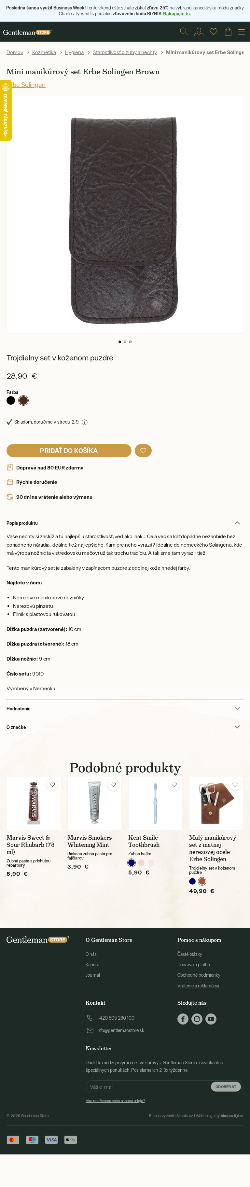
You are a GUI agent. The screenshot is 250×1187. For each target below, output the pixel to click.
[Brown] (23, 400)
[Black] (11, 400)
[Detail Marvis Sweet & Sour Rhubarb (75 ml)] (34, 803)
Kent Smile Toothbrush (144, 841)
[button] (119, 342)
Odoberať (225, 1086)
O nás (91, 954)
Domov (15, 52)
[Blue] (131, 862)
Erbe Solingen (26, 84)
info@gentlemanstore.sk (120, 1030)
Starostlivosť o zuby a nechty (125, 52)
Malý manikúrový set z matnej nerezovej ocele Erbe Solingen (212, 848)
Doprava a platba (193, 964)
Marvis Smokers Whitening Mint (89, 841)
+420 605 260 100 (115, 1018)
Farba (13, 392)
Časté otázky (189, 954)
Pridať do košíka (69, 450)
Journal (93, 975)
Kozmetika (44, 52)
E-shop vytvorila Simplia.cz (171, 1115)
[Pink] (141, 862)
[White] (151, 862)
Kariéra (92, 964)
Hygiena (74, 52)
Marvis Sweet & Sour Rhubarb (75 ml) (31, 845)
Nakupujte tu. (177, 13)
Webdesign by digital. (219, 1115)
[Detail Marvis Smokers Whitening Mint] (94, 803)
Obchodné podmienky (198, 975)
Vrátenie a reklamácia (198, 985)
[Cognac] (202, 881)
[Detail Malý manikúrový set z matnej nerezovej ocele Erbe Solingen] (216, 803)
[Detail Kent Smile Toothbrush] (155, 803)
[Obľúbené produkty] (213, 31)
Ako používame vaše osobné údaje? (115, 1100)
